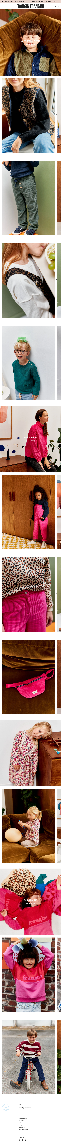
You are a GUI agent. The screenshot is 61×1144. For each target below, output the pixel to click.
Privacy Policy (21, 1127)
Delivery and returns (23, 1118)
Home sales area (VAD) (23, 1129)
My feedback (21, 1120)
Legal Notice (21, 1125)
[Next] (56, 114)
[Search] (55, 6)
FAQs (20, 1122)
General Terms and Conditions (25, 1124)
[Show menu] (3, 6)
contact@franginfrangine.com (25, 1107)
